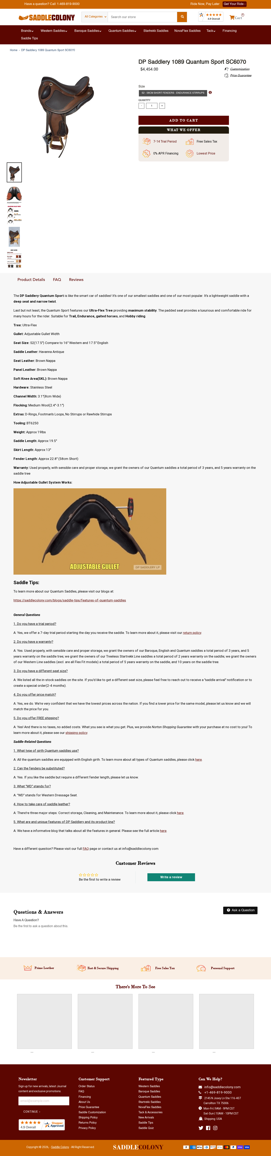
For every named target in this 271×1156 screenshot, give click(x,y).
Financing (85, 1097)
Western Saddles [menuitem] (53, 31)
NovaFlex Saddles (149, 1107)
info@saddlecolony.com (222, 1087)
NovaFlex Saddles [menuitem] (187, 31)
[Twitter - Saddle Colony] (201, 1128)
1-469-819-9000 (68, 4)
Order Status (87, 1086)
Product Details (31, 280)
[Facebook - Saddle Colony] (208, 1128)
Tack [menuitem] (210, 31)
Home (13, 50)
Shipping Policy (88, 1117)
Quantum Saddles (149, 1097)
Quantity (144, 100)
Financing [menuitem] (230, 31)
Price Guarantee (89, 1107)
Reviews (76, 280)
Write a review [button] (171, 877)
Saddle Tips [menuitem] (29, 38)
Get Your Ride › (234, 4)
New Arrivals (146, 1117)
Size (141, 86)
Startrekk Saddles (149, 1102)
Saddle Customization (92, 1112)
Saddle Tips (145, 1122)
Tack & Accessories (150, 1112)
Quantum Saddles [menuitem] (121, 31)
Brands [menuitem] (26, 31)
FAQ (57, 280)
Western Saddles (149, 1086)
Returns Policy (88, 1122)
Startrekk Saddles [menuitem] (155, 31)
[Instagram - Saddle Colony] (215, 1128)
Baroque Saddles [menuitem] (86, 31)
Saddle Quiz (146, 1128)
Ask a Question (243, 910)
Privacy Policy (87, 1128)
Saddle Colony (60, 1147)
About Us (84, 1102)
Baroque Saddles (149, 1091)
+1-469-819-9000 (218, 1092)
